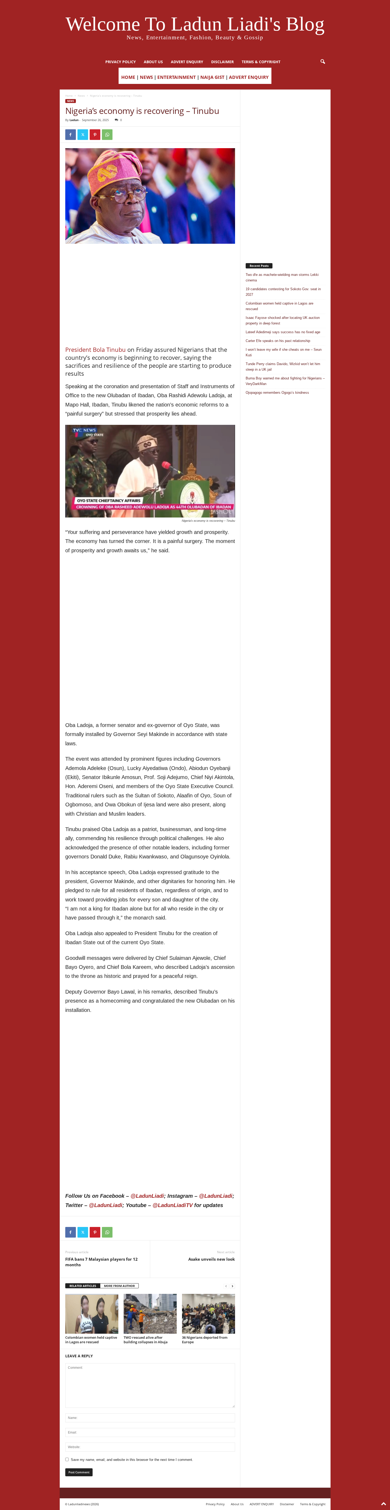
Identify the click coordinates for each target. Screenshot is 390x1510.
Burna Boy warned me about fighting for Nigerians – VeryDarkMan (285, 381)
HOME (128, 77)
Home (69, 95)
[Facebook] (70, 134)
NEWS (146, 77)
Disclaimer (222, 61)
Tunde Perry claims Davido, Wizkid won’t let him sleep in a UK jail (283, 366)
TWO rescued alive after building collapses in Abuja (146, 1339)
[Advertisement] (150, 257)
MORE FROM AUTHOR (119, 1286)
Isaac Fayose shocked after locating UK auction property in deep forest (283, 320)
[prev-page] (226, 1286)
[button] (322, 62)
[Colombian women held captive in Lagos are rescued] (91, 1314)
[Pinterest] (95, 134)
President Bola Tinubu (95, 349)
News (81, 95)
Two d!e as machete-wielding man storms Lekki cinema (282, 277)
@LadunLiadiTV (173, 1205)
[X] (82, 134)
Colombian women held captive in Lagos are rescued (91, 1339)
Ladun (74, 120)
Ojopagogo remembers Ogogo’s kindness (277, 393)
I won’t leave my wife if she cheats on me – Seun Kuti (284, 352)
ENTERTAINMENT (176, 77)
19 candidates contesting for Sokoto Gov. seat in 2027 (283, 292)
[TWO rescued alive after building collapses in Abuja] (150, 1314)
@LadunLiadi (147, 1196)
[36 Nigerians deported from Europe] (208, 1314)
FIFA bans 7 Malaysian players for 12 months (101, 1261)
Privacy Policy (120, 61)
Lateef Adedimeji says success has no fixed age (283, 332)
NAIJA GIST (212, 77)
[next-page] (232, 1286)
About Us (153, 61)
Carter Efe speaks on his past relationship (278, 341)
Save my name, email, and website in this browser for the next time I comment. (132, 1460)
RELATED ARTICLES (83, 1286)
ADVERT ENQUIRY (187, 61)
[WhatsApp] (107, 134)
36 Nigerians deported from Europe (204, 1339)
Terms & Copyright (261, 61)
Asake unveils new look (211, 1259)
